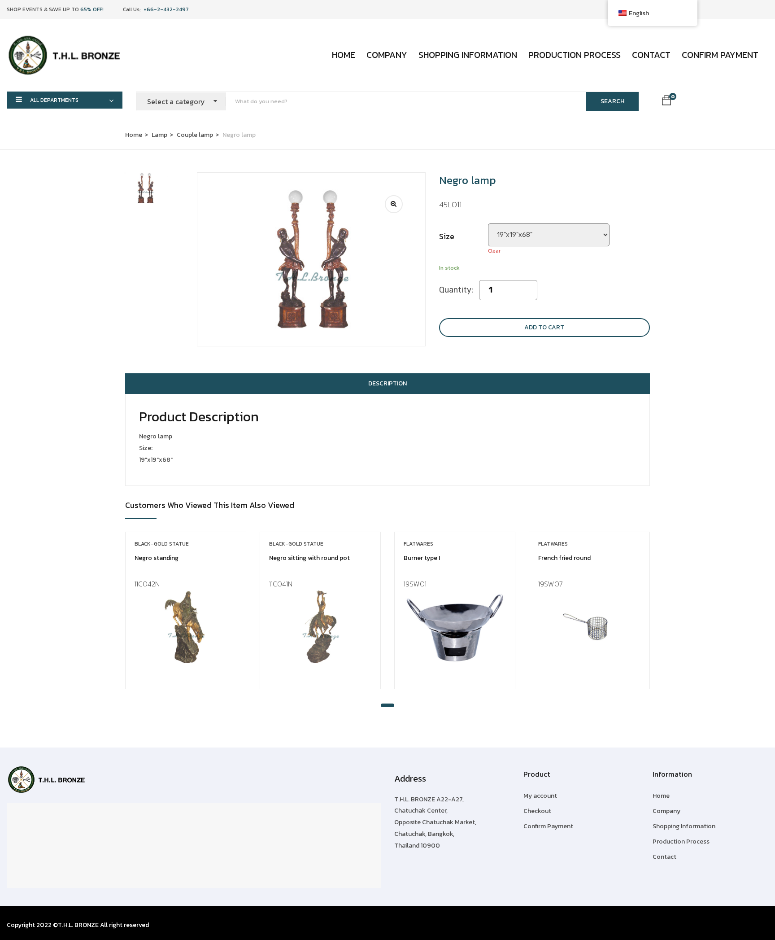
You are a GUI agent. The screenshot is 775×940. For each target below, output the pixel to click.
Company (386, 54)
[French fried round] (589, 626)
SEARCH (612, 101)
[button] (666, 102)
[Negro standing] (186, 626)
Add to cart (544, 327)
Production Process (574, 54)
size (446, 236)
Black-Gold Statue (162, 544)
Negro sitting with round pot (309, 558)
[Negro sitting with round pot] (320, 626)
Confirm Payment (720, 54)
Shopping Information (467, 54)
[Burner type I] (455, 626)
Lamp (159, 135)
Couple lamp (195, 135)
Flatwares (418, 544)
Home (343, 54)
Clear (494, 251)
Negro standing (157, 558)
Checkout (537, 811)
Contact (651, 54)
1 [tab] (387, 705)
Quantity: (456, 290)
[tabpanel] (185, 617)
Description (387, 383)
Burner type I (422, 558)
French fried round (564, 558)
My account (540, 795)
